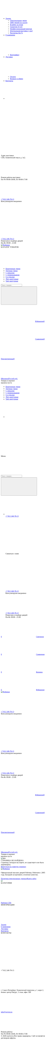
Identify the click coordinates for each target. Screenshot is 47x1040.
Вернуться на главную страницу (13, 867)
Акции (3, 925)
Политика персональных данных (14, 879)
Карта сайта (31, 879)
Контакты (5, 931)
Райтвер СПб (6, 903)
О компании (5, 927)
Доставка (4, 929)
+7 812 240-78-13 (7, 199)
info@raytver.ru (6, 1012)
